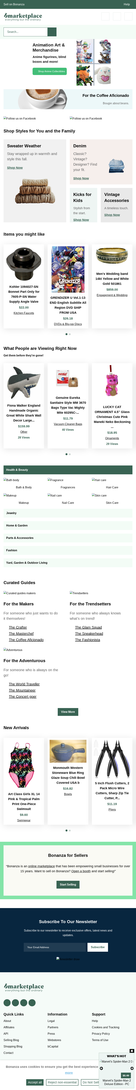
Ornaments (112, 438)
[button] (66, 334)
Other (23, 431)
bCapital (53, 1046)
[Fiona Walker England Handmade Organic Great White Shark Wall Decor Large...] (24, 405)
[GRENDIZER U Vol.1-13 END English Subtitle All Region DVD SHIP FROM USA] (68, 286)
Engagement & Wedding (112, 295)
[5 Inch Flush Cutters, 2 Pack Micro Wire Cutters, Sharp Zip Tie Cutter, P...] (112, 781)
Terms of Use (100, 1040)
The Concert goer (22, 696)
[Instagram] (32, 1002)
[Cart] (105, 16)
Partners (53, 1027)
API (6, 1033)
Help (127, 4)
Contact (8, 1052)
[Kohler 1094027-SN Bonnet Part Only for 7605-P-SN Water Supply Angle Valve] (24, 286)
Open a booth (81, 871)
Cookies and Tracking (105, 1027)
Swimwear (23, 820)
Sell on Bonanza (14, 4)
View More (68, 711)
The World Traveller (24, 684)
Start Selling (68, 884)
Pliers (112, 809)
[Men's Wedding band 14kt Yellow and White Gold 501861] (112, 286)
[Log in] (117, 16)
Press (51, 1033)
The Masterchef (21, 634)
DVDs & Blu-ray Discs (68, 324)
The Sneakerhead (89, 634)
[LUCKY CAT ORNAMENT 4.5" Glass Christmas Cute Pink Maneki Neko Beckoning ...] (112, 405)
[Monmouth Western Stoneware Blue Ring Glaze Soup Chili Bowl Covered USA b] (68, 781)
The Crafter (18, 627)
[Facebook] (7, 1002)
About (7, 1020)
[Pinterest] (23, 1002)
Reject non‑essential (62, 1082)
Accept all (35, 1082)
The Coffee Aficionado (26, 640)
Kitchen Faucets (24, 313)
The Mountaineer (22, 690)
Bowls (68, 794)
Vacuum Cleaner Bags (68, 424)
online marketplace (41, 866)
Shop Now (15, 168)
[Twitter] (15, 1002)
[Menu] (128, 16)
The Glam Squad (88, 627)
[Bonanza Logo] (23, 16)
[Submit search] (52, 31)
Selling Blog (11, 1040)
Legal (51, 1020)
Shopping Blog (13, 1046)
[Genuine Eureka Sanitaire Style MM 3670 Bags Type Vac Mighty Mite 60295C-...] (68, 405)
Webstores (54, 1040)
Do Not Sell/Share (95, 1082)
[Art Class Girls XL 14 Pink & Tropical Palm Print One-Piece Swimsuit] (24, 781)
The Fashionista (87, 640)
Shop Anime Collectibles (51, 71)
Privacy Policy (101, 1033)
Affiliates (9, 1027)
